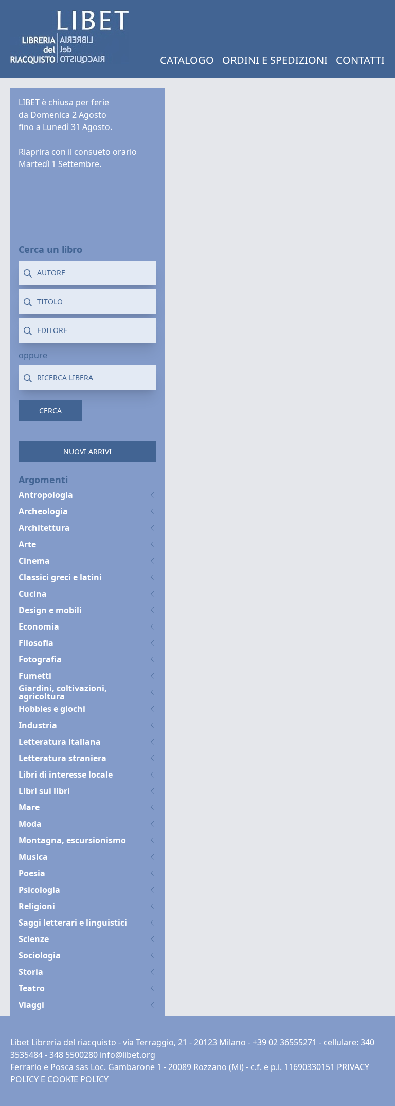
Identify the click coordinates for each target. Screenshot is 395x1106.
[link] (69, 37)
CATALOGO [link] (187, 60)
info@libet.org (127, 1054)
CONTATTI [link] (360, 60)
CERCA (50, 410)
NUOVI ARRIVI (87, 451)
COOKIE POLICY (78, 1079)
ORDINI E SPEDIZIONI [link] (275, 60)
